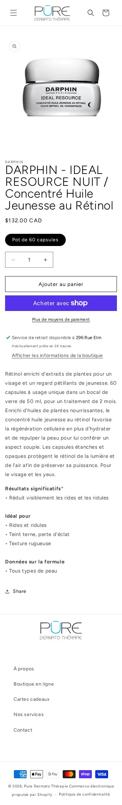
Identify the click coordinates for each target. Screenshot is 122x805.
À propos (24, 669)
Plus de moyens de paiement (61, 319)
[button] (13, 12)
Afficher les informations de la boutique (57, 355)
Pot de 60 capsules (35, 240)
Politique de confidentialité (84, 794)
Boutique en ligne (34, 684)
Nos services (29, 714)
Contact (23, 730)
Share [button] (19, 591)
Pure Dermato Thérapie (46, 786)
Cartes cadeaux (31, 699)
